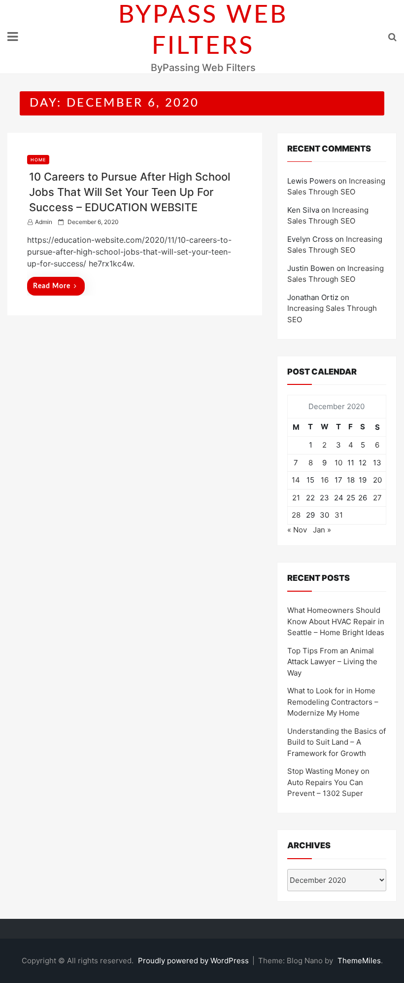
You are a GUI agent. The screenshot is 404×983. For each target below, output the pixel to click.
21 (296, 497)
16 (325, 480)
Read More (51, 286)
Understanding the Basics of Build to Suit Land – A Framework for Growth (336, 742)
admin (43, 222)
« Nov (297, 529)
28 (296, 515)
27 (377, 497)
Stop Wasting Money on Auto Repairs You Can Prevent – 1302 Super (328, 782)
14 (296, 480)
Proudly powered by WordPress (194, 960)
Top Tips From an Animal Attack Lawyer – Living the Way (332, 662)
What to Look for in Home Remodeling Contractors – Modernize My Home (332, 702)
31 (339, 515)
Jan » (322, 529)
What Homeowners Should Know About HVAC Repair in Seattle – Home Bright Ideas (335, 621)
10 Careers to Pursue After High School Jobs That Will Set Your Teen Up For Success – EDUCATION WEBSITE (129, 192)
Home (38, 159)
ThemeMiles (359, 960)
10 (338, 462)
